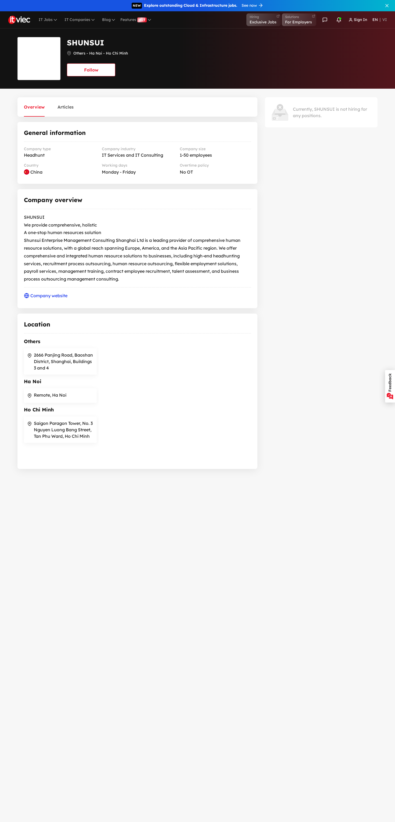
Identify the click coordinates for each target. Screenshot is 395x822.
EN (375, 19)
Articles (66, 107)
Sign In (360, 19)
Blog (106, 19)
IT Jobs (46, 19)
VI (384, 19)
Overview (34, 107)
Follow (91, 70)
